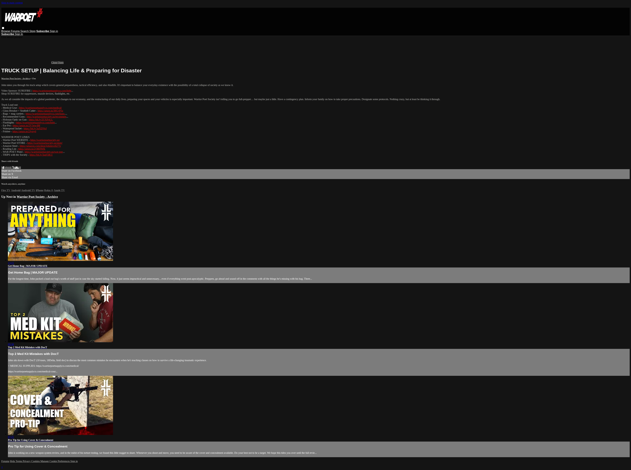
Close (54, 62)
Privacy (27, 461)
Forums (15, 31)
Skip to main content (12, 2)
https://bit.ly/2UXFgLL (41, 119)
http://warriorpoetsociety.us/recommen (46, 116)
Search (24, 31)
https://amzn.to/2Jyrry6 (24, 131)
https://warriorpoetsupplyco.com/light (52, 90)
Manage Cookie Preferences (55, 461)
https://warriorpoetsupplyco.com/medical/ (40, 107)
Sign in (54, 31)
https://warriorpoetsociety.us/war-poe (44, 151)
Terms (19, 461)
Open (61, 62)
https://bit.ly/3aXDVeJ (35, 128)
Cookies (35, 461)
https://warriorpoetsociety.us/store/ (44, 143)
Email (18, 167)
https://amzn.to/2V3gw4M (26, 125)
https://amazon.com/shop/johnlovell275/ (40, 146)
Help (13, 461)
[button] (3, 28)
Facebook (6, 167)
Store (32, 31)
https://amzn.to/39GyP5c (50, 110)
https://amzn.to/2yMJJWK (31, 148)
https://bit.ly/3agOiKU (41, 154)
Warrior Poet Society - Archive (15, 78)
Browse (6, 31)
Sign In (19, 34)
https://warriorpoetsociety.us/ (45, 140)
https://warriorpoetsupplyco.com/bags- (45, 113)
